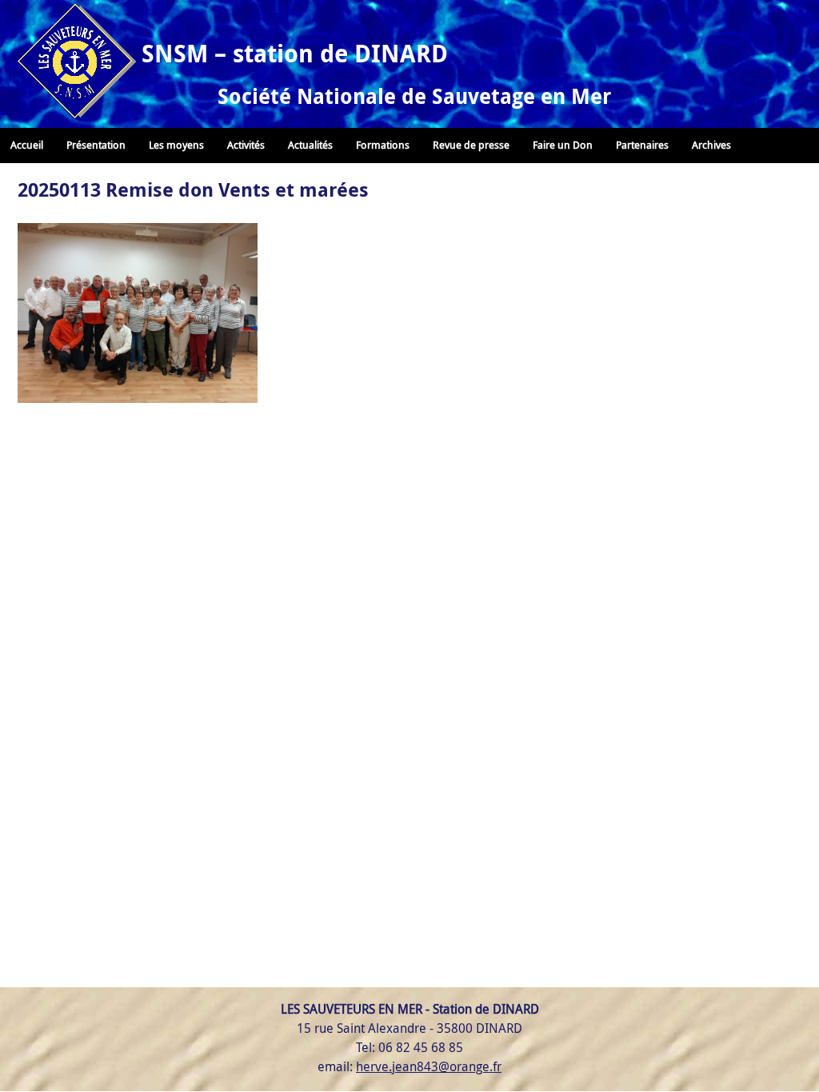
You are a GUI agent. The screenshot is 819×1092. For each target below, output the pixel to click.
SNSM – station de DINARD (295, 53)
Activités (246, 145)
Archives (711, 145)
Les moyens (176, 145)
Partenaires (642, 145)
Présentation (96, 145)
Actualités (310, 145)
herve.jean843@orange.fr (428, 1066)
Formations (383, 145)
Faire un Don (563, 145)
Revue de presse (471, 145)
